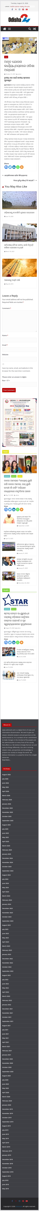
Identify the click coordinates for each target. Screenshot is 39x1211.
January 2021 (6, 1055)
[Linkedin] (14, 167)
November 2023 (7, 913)
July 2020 (5, 1080)
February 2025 (7, 850)
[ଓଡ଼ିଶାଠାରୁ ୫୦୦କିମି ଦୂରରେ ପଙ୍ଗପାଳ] (19, 193)
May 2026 (5, 787)
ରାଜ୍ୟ (6, 57)
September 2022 (7, 971)
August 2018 (6, 1176)
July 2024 (5, 879)
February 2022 (7, 1000)
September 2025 (7, 821)
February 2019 (7, 1151)
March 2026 (6, 795)
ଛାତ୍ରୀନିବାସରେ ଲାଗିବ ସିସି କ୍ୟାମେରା (16, 175)
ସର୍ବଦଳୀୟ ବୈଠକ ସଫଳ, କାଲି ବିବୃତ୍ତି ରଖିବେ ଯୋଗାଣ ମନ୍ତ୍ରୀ (18, 246)
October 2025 (6, 816)
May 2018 (5, 1189)
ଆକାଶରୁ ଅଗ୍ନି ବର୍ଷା (12, 280)
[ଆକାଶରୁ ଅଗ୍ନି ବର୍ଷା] (19, 260)
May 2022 (5, 988)
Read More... (6, 760)
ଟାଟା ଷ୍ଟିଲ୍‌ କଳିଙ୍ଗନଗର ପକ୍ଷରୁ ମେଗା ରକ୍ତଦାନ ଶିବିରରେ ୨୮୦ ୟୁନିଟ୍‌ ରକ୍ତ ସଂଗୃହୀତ (18, 663)
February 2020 (7, 1101)
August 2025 (6, 825)
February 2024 (7, 900)
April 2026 (5, 791)
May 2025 (5, 837)
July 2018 (5, 1180)
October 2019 (6, 1118)
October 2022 (6, 967)
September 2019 (7, 1122)
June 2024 (5, 883)
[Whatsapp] (18, 167)
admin (19, 74)
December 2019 (7, 1109)
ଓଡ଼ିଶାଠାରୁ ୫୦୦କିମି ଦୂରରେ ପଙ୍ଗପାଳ (19, 212)
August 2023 (6, 925)
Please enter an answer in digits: (14, 377)
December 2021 (7, 1009)
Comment (6, 308)
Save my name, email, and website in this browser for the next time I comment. (17, 369)
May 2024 (5, 887)
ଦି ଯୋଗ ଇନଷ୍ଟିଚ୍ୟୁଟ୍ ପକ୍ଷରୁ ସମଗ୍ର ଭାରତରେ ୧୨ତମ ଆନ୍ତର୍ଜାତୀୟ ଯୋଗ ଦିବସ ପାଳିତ (25, 652)
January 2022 (6, 1005)
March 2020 (6, 1097)
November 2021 (7, 1013)
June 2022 (5, 984)
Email (5, 345)
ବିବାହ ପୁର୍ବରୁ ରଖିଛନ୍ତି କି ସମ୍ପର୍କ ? (24, 180)
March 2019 (6, 1147)
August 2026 (6, 775)
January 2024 (6, 904)
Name (5, 335)
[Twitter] (10, 167)
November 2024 (7, 862)
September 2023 (7, 921)
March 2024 (6, 896)
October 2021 (6, 1017)
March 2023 (6, 946)
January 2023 (6, 954)
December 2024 (7, 858)
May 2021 (5, 1038)
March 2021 (6, 1046)
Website (5, 355)
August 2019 (6, 1126)
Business (7, 476)
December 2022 (7, 959)
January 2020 (6, 1105)
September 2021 (7, 1021)
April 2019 (5, 1143)
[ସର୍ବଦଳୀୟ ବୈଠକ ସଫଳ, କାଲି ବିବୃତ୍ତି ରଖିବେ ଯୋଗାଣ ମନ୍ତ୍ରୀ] (19, 225)
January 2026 (6, 804)
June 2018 (5, 1184)
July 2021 (5, 1030)
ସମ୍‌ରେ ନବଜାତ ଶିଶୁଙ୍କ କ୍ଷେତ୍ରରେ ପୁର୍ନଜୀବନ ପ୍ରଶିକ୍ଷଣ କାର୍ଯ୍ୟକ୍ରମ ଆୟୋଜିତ (23, 577)
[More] (22, 167)
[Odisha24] (4, 28)
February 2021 (7, 1051)
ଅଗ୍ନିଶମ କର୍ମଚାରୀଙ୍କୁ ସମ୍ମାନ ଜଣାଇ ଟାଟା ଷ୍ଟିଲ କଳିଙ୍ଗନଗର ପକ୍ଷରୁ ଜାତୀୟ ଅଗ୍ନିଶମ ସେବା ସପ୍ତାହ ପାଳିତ (18, 534)
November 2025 (7, 812)
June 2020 (5, 1084)
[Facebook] (6, 167)
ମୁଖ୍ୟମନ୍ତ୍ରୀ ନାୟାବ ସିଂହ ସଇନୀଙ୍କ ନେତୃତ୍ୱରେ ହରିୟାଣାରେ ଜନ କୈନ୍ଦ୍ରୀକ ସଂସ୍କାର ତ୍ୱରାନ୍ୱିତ (24, 520)
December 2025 (7, 808)
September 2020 (7, 1072)
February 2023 (7, 950)
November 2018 (7, 1164)
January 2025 (6, 854)
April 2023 (5, 942)
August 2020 (6, 1076)
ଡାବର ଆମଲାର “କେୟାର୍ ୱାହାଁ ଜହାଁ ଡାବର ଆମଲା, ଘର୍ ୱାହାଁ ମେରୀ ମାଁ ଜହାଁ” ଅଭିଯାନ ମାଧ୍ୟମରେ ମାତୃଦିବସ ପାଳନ (18, 486)
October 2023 (6, 917)
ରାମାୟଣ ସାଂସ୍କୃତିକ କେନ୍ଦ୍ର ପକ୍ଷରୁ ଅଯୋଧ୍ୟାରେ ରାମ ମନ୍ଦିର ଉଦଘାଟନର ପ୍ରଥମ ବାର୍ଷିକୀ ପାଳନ (24, 562)
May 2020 (5, 1088)
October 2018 (6, 1168)
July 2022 (5, 980)
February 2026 (7, 800)
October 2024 (6, 867)
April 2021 (5, 1042)
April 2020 (5, 1092)
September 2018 (7, 1172)
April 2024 (5, 892)
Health (14, 476)
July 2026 (5, 779)
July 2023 (5, 929)
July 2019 (5, 1130)
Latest (20, 476)
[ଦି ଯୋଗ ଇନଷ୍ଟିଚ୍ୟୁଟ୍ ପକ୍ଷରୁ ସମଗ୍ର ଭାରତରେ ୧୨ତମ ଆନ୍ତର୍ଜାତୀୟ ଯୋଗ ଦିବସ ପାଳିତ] (8, 653)
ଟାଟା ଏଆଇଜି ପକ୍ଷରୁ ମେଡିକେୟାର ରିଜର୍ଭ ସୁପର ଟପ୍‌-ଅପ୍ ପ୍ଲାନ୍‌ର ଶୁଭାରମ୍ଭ (25, 675)
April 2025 (5, 841)
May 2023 (5, 938)
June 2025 (5, 833)
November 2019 (7, 1113)
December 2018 (7, 1159)
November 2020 (7, 1063)
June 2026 (5, 783)
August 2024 (6, 875)
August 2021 (6, 1026)
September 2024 (7, 871)
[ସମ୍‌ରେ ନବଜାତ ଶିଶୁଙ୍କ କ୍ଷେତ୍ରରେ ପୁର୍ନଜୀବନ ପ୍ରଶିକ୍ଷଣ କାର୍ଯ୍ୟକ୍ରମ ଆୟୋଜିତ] (8, 578)
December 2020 (7, 1059)
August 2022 (6, 975)
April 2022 (5, 992)
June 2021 (5, 1034)
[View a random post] (34, 28)
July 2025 (5, 829)
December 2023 (7, 908)
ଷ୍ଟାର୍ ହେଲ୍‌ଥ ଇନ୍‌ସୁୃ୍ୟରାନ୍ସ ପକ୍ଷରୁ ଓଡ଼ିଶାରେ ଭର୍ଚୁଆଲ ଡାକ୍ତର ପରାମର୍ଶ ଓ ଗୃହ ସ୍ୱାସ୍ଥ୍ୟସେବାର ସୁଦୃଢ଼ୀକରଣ (18, 619)
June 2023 (5, 933)
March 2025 (6, 846)
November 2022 (7, 963)
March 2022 (6, 996)
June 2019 (5, 1134)
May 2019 (5, 1138)
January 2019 (6, 1155)
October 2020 (6, 1067)
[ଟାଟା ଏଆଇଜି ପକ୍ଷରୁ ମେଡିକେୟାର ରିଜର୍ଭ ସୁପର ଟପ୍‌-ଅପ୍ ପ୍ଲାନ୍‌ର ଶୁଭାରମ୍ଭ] (8, 676)
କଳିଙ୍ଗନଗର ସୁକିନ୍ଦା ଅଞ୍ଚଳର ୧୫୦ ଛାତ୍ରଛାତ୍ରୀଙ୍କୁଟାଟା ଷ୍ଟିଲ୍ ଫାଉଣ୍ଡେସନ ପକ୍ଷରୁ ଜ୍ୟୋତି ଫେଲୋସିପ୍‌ (26, 547)
